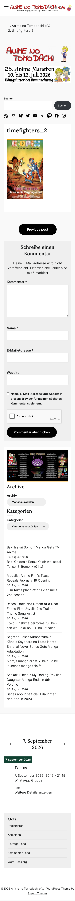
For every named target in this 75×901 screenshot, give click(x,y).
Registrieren (15, 825)
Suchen (8, 98)
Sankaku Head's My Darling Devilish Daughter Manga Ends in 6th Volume (34, 679)
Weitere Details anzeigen (33, 792)
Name (12, 328)
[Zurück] (10, 744)
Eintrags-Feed (17, 843)
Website (13, 373)
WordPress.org (17, 862)
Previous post (37, 229)
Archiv (12, 496)
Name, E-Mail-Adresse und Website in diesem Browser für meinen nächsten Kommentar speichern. (37, 398)
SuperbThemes (37, 893)
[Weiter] (64, 744)
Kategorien (15, 520)
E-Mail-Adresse (20, 350)
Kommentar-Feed (19, 852)
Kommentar (17, 282)
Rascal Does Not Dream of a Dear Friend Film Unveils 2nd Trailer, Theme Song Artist (32, 608)
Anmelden (14, 834)
